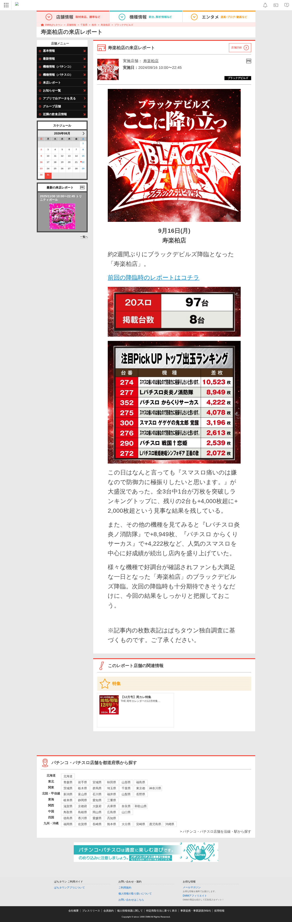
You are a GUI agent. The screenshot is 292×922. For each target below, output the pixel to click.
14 (76, 156)
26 (62, 168)
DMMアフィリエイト (195, 895)
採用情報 (219, 910)
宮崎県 (140, 824)
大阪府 (97, 806)
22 (83, 162)
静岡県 (82, 800)
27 (69, 168)
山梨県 (126, 794)
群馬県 (97, 788)
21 (76, 162)
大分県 (126, 824)
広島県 (111, 812)
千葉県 (83, 25)
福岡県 (67, 824)
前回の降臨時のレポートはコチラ (153, 277)
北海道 (67, 776)
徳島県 (67, 818)
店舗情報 (71, 25)
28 (76, 168)
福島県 (140, 782)
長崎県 (97, 824)
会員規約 (108, 910)
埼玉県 (111, 788)
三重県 (111, 800)
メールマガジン (192, 887)
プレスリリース (91, 910)
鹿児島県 (155, 824)
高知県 (111, 818)
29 (83, 168)
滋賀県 (67, 806)
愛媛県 (97, 818)
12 (62, 156)
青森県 (67, 782)
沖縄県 (169, 824)
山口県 (126, 812)
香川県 (82, 818)
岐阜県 (67, 800)
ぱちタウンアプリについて (69, 887)
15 (83, 156)
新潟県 (67, 794)
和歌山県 (141, 806)
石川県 (97, 794)
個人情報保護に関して (130, 910)
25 (55, 168)
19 (62, 162)
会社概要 (73, 910)
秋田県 (111, 782)
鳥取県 (67, 812)
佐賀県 (82, 824)
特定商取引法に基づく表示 (161, 910)
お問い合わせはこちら (131, 899)
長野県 (140, 794)
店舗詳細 (236, 47)
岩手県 (82, 782)
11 (55, 156)
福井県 (111, 794)
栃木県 (82, 788)
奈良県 (126, 806)
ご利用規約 (124, 887)
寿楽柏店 (105, 25)
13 (69, 156)
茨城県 (67, 788)
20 (69, 162)
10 (48, 156)
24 (48, 168)
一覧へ (84, 236)
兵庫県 (111, 806)
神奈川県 (155, 788)
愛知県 (97, 800)
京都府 (82, 806)
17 (48, 162)
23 (41, 168)
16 (41, 162)
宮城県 (97, 782)
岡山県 (97, 812)
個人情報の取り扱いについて (135, 893)
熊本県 (111, 824)
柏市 (94, 25)
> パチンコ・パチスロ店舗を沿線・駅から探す (215, 831)
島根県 (82, 812)
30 (41, 175)
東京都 (140, 788)
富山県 (82, 794)
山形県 (126, 782)
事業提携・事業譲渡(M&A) (195, 910)
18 (55, 162)
